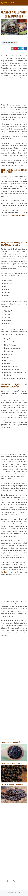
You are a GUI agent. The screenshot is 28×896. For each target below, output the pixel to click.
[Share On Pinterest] (15, 48)
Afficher (14, 43)
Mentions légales (12, 881)
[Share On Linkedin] (18, 48)
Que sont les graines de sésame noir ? (12, 784)
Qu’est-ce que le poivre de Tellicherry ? (12, 763)
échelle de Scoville (18, 215)
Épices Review (16, 892)
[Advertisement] (14, 91)
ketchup (4, 572)
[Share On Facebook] (25, 48)
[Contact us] (12, 48)
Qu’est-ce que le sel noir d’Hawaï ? (11, 742)
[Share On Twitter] (21, 48)
